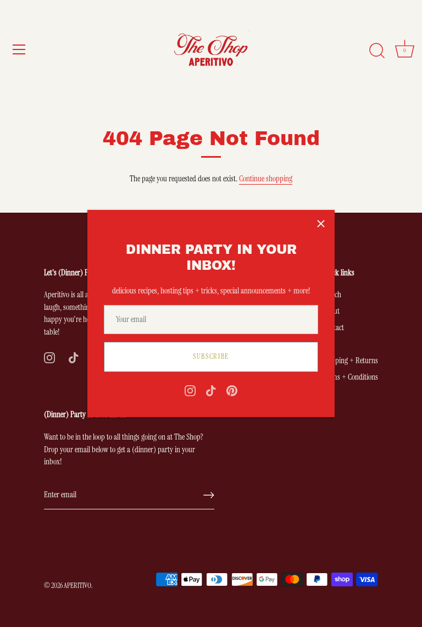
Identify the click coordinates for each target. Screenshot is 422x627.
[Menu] (19, 49)
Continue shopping (265, 178)
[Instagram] (190, 390)
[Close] (321, 224)
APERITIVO (77, 585)
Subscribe (211, 356)
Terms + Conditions (350, 376)
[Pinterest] (231, 390)
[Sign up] (208, 495)
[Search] (377, 51)
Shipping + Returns (350, 360)
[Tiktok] (211, 390)
